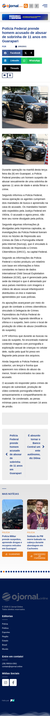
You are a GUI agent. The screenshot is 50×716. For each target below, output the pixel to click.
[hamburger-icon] (45, 6)
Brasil (4, 645)
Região (5, 636)
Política (5, 628)
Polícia (5, 624)
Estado (5, 641)
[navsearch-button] (26, 6)
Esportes (6, 632)
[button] (12, 53)
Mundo (5, 649)
